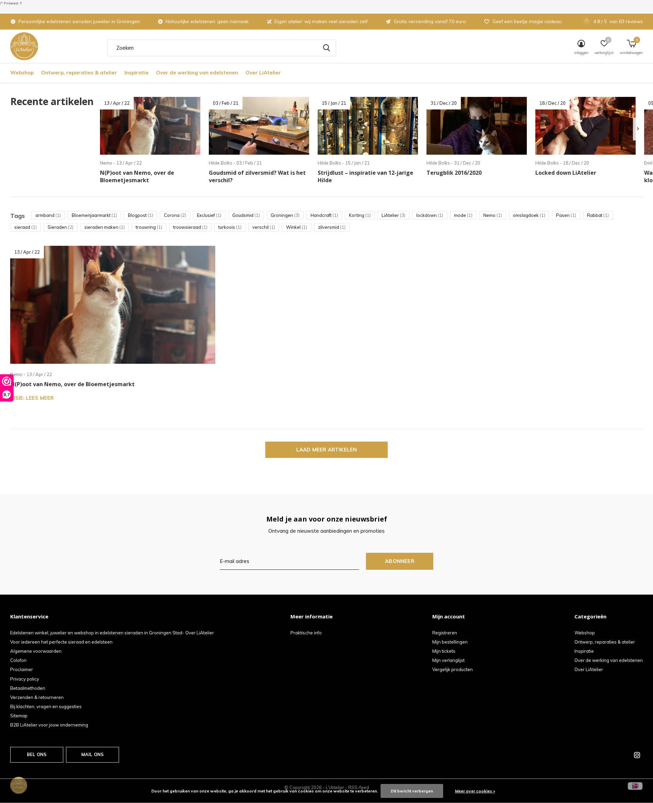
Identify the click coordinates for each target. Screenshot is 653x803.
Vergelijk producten (452, 669)
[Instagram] (637, 755)
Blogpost (140, 215)
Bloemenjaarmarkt (94, 215)
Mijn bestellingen (450, 642)
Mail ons (92, 754)
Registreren (444, 632)
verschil (263, 227)
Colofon (18, 660)
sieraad (25, 227)
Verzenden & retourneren (37, 697)
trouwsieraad (190, 227)
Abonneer (399, 561)
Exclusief (209, 215)
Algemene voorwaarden (36, 651)
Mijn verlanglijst (448, 660)
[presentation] (638, 129)
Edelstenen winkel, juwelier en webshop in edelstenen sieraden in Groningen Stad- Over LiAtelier (112, 632)
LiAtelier (393, 215)
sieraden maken (104, 227)
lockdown (429, 215)
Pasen (566, 215)
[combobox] (221, 47)
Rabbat (598, 215)
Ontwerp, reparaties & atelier (79, 72)
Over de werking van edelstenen (197, 72)
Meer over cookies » (475, 790)
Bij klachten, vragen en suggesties (46, 706)
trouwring (149, 227)
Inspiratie (136, 72)
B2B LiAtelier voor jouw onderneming (49, 725)
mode (463, 215)
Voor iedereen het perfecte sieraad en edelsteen (61, 642)
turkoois (229, 227)
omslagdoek (529, 215)
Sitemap (19, 715)
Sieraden (60, 227)
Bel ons (37, 754)
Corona (175, 215)
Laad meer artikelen (326, 449)
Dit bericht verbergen (412, 790)
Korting (360, 215)
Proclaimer (21, 669)
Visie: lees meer (32, 398)
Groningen (285, 215)
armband (48, 215)
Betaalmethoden (27, 688)
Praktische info (306, 632)
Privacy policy (24, 679)
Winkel (296, 227)
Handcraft (324, 215)
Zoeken (326, 47)
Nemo (492, 215)
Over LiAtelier (263, 72)
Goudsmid (246, 215)
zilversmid (332, 227)
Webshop (22, 72)
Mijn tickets (443, 651)
